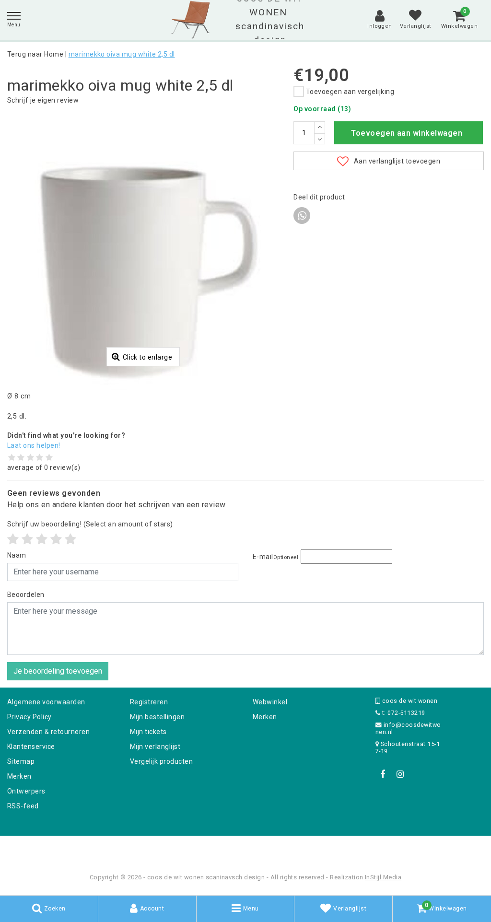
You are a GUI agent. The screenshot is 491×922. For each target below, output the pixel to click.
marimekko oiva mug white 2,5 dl (122, 54)
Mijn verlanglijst (155, 746)
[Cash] (184, 848)
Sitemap (21, 761)
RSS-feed (23, 806)
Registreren (149, 702)
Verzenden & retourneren (48, 731)
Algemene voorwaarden (46, 702)
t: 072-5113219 (402, 712)
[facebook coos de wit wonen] (382, 774)
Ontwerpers (26, 791)
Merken (19, 776)
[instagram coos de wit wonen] (400, 774)
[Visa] (277, 848)
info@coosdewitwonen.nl (408, 728)
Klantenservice (31, 746)
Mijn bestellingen (157, 717)
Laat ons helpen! (33, 445)
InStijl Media (383, 877)
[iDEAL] (215, 848)
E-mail (275, 556)
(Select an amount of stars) (90, 524)
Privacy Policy (29, 717)
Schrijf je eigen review (43, 100)
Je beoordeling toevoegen (57, 671)
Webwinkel (270, 702)
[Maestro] (307, 848)
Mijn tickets (148, 731)
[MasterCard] (246, 848)
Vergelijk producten (161, 761)
